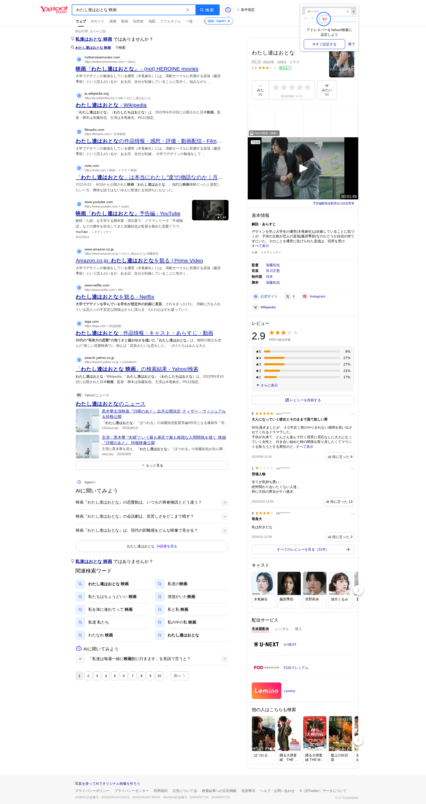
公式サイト (269, 296)
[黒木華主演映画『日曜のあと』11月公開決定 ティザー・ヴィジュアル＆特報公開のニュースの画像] (87, 420)
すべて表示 (260, 246)
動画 (124, 21)
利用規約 (161, 791)
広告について (183, 791)
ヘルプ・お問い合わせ (277, 791)
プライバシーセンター (131, 791)
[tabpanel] (303, 669)
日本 (269, 277)
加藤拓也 (273, 265)
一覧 (189, 21)
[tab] (260, 629)
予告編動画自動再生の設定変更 (333, 203)
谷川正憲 (273, 271)
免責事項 (248, 791)
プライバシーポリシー (92, 791)
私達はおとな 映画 (93, 39)
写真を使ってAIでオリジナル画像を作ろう (107, 784)
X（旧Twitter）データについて (323, 791)
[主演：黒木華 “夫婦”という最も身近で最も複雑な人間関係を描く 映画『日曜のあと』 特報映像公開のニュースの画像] (87, 446)
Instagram (317, 296)
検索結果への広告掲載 (219, 791)
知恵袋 (138, 21)
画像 (112, 21)
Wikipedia (268, 307)
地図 (151, 21)
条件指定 (248, 10)
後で (351, 44)
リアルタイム (170, 21)
